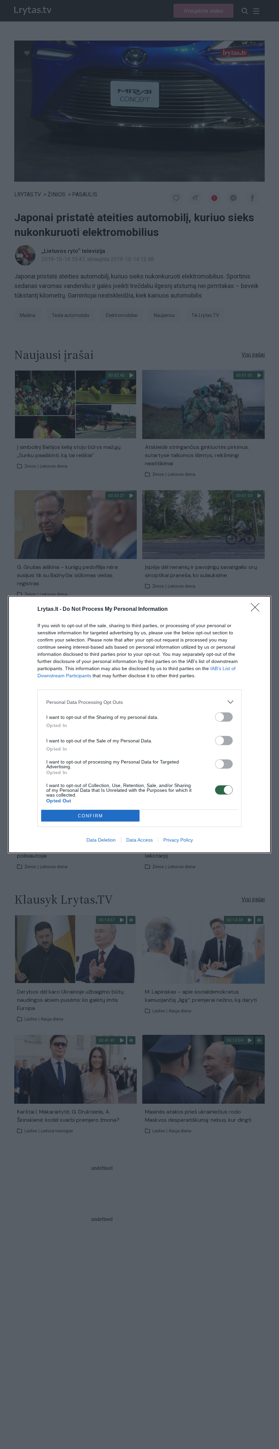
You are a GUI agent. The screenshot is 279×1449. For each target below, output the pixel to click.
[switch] (224, 717)
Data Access (139, 840)
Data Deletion (101, 840)
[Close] (257, 609)
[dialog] (139, 724)
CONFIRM (90, 815)
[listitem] (139, 702)
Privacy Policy (178, 840)
